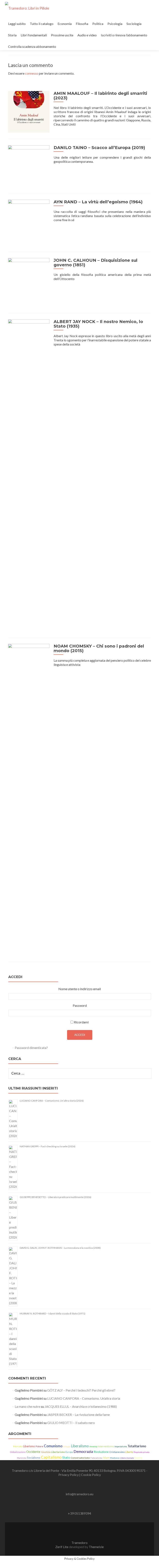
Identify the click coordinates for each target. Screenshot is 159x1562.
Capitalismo (51, 1457)
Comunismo (53, 1446)
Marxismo (21, 1458)
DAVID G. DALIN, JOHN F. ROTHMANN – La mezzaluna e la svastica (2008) (60, 1247)
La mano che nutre (27, 1406)
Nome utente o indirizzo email (79, 989)
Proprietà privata (141, 1452)
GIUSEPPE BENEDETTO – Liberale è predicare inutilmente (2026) (55, 1197)
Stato (66, 1457)
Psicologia (114, 24)
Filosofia (82, 24)
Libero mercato (127, 1458)
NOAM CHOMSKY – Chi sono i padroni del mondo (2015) (99, 648)
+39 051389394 (79, 1513)
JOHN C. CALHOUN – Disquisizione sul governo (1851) (95, 262)
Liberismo (29, 1446)
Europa (69, 1452)
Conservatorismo (80, 1457)
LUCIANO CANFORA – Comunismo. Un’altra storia (83, 1398)
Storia (12, 35)
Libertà (129, 1451)
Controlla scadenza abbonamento (32, 46)
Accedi (79, 1034)
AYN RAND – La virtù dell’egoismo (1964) (98, 201)
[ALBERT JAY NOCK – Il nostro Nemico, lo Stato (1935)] (28, 475)
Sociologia (133, 24)
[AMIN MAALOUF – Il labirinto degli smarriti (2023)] (28, 111)
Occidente (33, 1451)
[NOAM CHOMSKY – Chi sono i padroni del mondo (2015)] (28, 799)
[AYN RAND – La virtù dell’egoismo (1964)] (28, 222)
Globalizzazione (18, 1452)
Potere (39, 1446)
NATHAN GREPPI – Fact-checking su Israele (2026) (47, 1146)
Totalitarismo (137, 1446)
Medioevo (114, 1458)
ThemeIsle (96, 1547)
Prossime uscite (62, 35)
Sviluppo (66, 1446)
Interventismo (106, 1446)
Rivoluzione (101, 1451)
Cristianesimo (117, 1452)
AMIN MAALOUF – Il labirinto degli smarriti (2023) (100, 95)
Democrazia (83, 1451)
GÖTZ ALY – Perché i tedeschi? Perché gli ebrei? (81, 1390)
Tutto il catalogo (41, 24)
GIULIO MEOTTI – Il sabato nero (71, 1423)
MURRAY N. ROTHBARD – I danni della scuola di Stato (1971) (52, 1313)
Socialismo (33, 1457)
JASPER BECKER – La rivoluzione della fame (78, 1414)
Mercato (18, 1446)
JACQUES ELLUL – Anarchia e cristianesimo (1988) (81, 1406)
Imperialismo (120, 1446)
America (93, 1446)
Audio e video (87, 35)
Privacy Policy (68, 1475)
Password (80, 1005)
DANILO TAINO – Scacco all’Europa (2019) (99, 147)
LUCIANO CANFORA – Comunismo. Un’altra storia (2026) (52, 1100)
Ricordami (81, 1022)
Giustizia (46, 1452)
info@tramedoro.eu (79, 1494)
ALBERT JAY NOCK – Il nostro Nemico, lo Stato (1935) (98, 324)
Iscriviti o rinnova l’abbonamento (124, 35)
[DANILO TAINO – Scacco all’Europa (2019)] (28, 166)
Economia (65, 24)
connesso (31, 73)
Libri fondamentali (34, 35)
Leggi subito (17, 24)
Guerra (138, 1458)
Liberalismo (80, 1446)
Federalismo (96, 1458)
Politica (97, 24)
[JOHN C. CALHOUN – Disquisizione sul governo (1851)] (28, 282)
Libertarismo (58, 1452)
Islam (106, 1457)
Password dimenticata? (31, 1048)
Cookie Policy (91, 1475)
